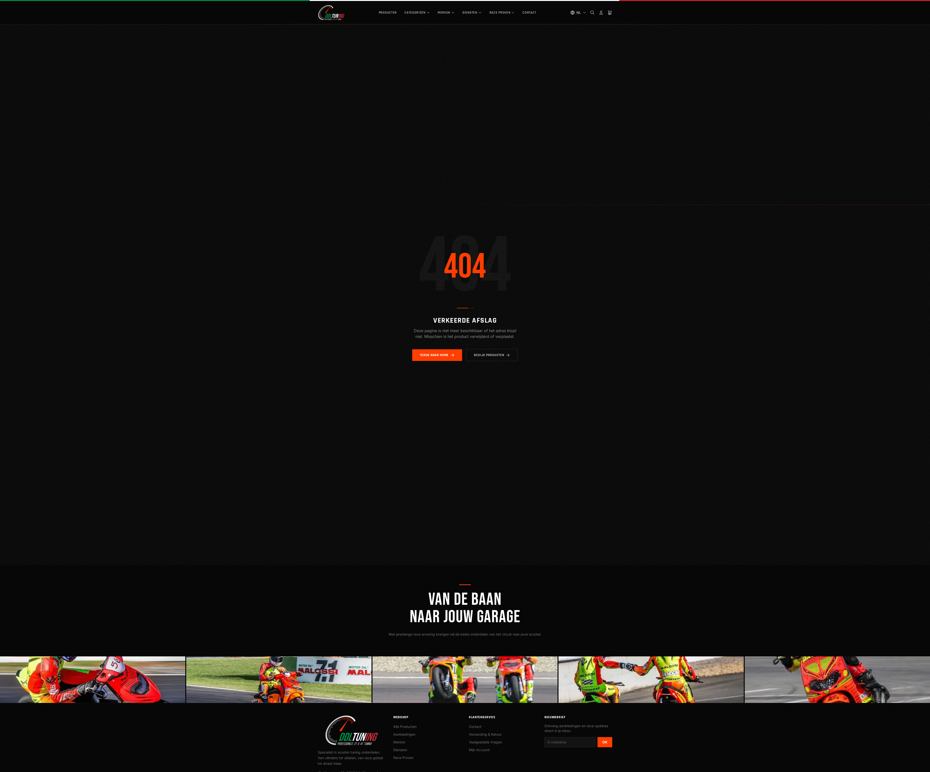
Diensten (469, 12)
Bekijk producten (489, 355)
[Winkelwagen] (609, 12)
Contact (529, 12)
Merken (444, 12)
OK (604, 742)
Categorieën (415, 12)
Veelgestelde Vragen (485, 742)
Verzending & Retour (485, 734)
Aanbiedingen (404, 734)
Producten (388, 12)
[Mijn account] (601, 12)
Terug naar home (434, 355)
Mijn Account (479, 750)
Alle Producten (405, 726)
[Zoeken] (592, 12)
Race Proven (500, 12)
